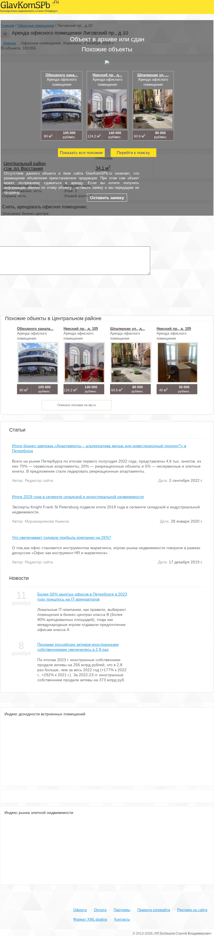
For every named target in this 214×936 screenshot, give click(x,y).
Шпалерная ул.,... (153, 75)
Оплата (100, 910)
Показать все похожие (81, 152)
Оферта (80, 910)
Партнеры (122, 910)
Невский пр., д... (107, 75)
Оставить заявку (107, 197)
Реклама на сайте (192, 910)
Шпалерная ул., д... (127, 329)
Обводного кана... (61, 75)
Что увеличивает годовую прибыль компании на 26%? (61, 537)
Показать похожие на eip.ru (76, 405)
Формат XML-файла (90, 919)
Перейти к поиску (133, 152)
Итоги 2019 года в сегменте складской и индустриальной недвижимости (78, 496)
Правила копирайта (153, 910)
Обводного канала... (35, 329)
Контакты (122, 919)
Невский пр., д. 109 (81, 329)
